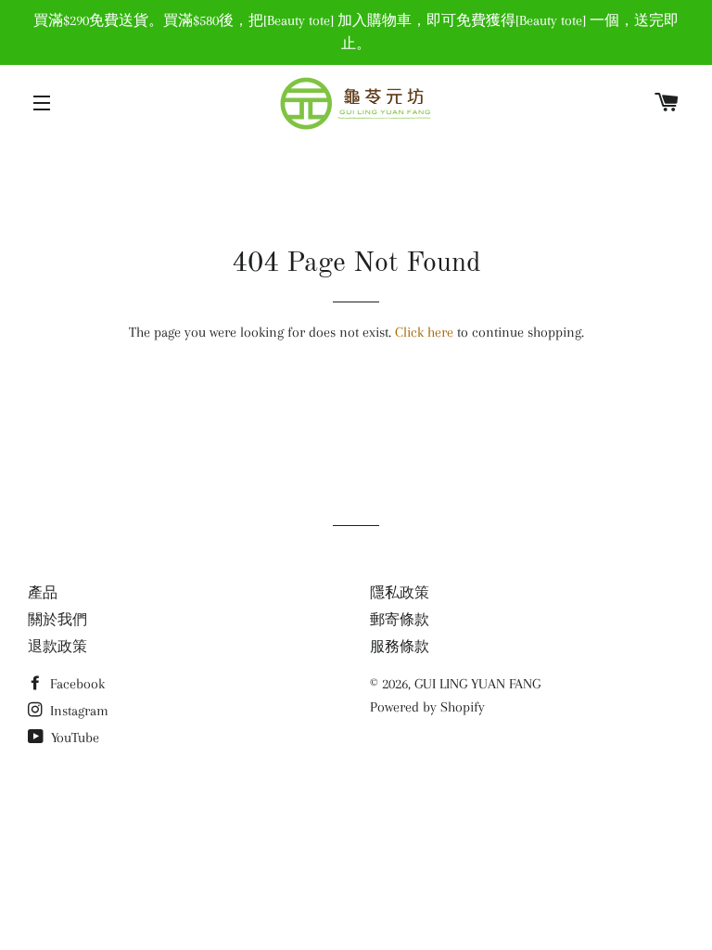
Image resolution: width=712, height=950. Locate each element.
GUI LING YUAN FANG (477, 683)
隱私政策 (399, 592)
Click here (424, 332)
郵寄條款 (399, 619)
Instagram (77, 710)
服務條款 (399, 646)
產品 (42, 592)
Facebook (75, 683)
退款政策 (57, 646)
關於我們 (57, 619)
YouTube (73, 737)
